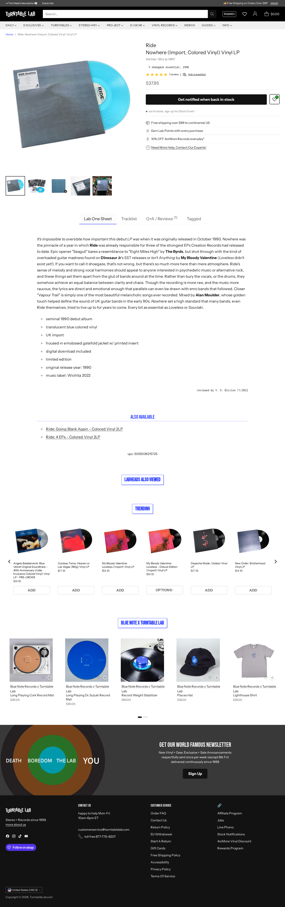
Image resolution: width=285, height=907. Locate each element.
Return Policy (160, 827)
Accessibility (160, 862)
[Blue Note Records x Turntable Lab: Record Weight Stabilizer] (142, 660)
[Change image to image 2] (37, 186)
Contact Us (159, 820)
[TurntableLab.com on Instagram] (13, 837)
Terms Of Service (163, 876)
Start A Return (161, 841)
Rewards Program (230, 848)
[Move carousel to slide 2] (145, 717)
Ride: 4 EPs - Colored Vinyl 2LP (73, 437)
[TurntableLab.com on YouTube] (26, 837)
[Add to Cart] (49, 677)
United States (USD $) (25, 889)
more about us (16, 824)
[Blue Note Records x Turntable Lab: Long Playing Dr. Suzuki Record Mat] (86, 660)
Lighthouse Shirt (245, 695)
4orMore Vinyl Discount (234, 841)
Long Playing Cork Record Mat (32, 695)
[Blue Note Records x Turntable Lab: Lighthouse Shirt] (254, 660)
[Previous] (7, 672)
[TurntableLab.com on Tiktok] (20, 837)
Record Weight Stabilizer (139, 695)
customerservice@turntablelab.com (104, 829)
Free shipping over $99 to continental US (180, 123)
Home (9, 34)
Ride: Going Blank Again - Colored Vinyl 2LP (84, 429)
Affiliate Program (229, 813)
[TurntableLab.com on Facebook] (7, 837)
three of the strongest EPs (168, 245)
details (274, 3)
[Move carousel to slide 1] (140, 717)
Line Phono (225, 827)
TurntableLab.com (41, 897)
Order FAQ (158, 813)
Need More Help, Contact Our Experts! (178, 147)
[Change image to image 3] (58, 186)
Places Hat (185, 695)
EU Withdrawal (161, 834)
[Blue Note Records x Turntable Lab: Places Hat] (198, 660)
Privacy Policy (161, 869)
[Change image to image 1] (15, 186)
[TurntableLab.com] (21, 14)
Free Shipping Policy (165, 855)
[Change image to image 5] (102, 186)
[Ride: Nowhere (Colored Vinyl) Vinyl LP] (72, 105)
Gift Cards (158, 848)
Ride (151, 45)
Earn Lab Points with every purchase (177, 131)
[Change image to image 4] (80, 186)
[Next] (278, 672)
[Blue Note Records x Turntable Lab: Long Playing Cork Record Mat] (31, 660)
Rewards (229, 14)
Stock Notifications (231, 834)
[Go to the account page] (255, 14)
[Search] (212, 14)
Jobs (220, 820)
